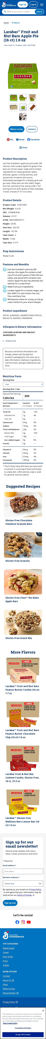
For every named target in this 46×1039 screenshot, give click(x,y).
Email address (9, 865)
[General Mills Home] (13, 935)
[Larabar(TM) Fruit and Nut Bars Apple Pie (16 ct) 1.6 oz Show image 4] (13, 107)
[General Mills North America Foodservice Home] (9, 4)
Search (39, 11)
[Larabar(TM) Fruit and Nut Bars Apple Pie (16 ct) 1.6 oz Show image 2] (23, 98)
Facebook (35, 139)
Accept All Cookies (23, 1034)
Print (25, 147)
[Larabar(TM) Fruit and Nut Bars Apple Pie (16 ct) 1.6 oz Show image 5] (23, 107)
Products (16, 23)
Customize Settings (23, 1028)
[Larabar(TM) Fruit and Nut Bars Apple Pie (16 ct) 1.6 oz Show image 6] (32, 107)
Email (21, 140)
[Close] (43, 1010)
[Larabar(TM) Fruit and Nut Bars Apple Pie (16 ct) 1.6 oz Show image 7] (23, 116)
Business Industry (11, 877)
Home (6, 23)
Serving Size (8, 380)
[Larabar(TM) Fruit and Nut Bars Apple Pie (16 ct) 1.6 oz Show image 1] (13, 98)
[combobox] (20, 11)
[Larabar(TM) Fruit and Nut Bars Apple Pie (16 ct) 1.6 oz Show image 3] (32, 98)
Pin (11, 139)
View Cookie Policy (10, 1023)
